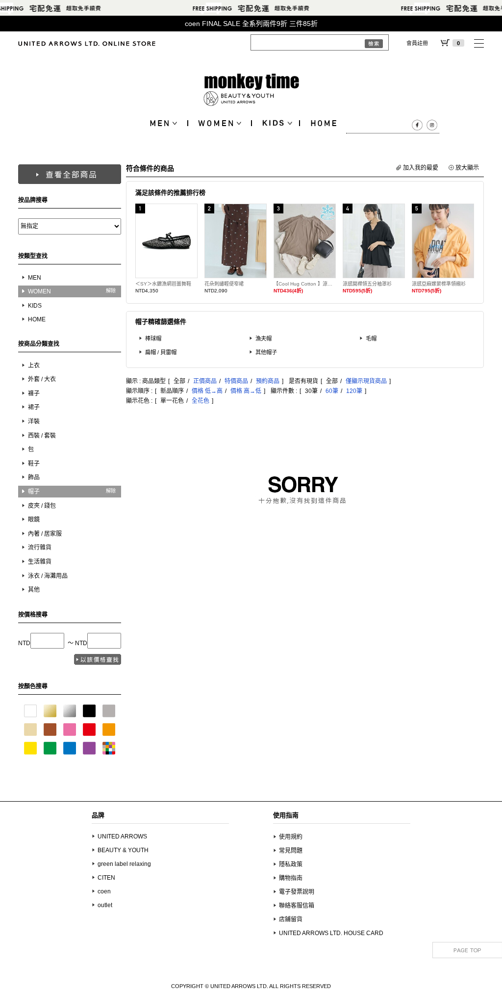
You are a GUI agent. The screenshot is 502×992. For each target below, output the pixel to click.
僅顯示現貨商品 (366, 381)
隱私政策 (290, 864)
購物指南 (290, 878)
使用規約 (290, 837)
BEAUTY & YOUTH (123, 850)
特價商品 (236, 381)
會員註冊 (417, 43)
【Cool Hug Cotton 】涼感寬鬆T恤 (305, 284)
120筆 (354, 391)
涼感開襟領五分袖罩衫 (367, 284)
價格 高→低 (245, 391)
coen (104, 891)
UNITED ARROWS (122, 836)
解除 (111, 290)
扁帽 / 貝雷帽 (160, 352)
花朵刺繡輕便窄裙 (224, 284)
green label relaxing (124, 864)
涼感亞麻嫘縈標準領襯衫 (439, 284)
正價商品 (205, 381)
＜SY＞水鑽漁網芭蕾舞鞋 (163, 284)
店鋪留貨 (290, 919)
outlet (105, 905)
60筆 (332, 391)
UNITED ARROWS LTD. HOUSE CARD (331, 933)
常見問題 (290, 850)
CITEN (106, 877)
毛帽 (371, 338)
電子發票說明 (296, 891)
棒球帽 (153, 338)
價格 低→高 (207, 391)
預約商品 (267, 381)
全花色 (200, 400)
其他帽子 (266, 352)
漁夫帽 (263, 338)
